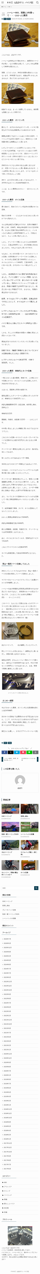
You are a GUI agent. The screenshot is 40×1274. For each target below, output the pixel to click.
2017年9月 (7, 1156)
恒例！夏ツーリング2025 (10, 914)
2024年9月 (7, 960)
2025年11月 (8, 947)
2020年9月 (7, 1062)
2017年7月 (7, 1164)
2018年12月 (8, 1109)
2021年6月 (7, 1037)
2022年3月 (7, 1011)
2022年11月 (8, 986)
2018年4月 (7, 1130)
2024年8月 (7, 964)
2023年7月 (7, 973)
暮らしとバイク (9, 1203)
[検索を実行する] (36, 888)
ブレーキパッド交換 (9, 910)
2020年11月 (8, 1058)
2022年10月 (8, 990)
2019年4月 (7, 1096)
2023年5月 (7, 977)
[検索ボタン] (37, 2)
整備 (9, 19)
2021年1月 (7, 1049)
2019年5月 (7, 1092)
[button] (4, 752)
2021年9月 (7, 1028)
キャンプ (7, 1191)
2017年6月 (7, 1169)
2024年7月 (7, 969)
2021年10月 (8, 1024)
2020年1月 (7, 1075)
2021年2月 (7, 1045)
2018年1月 (7, 1139)
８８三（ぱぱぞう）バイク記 (20, 3)
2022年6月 (7, 1007)
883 (5, 19)
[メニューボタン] (2, 2)
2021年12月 (8, 1020)
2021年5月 (7, 1041)
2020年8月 (7, 1067)
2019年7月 (7, 1083)
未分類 (6, 1208)
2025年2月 (7, 956)
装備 (5, 1212)
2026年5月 (7, 943)
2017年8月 (7, 1160)
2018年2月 (7, 1135)
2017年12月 (8, 1143)
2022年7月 (7, 1003)
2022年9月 (7, 994)
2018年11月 (8, 1113)
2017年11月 (8, 1147)
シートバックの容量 (9, 918)
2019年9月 (7, 1079)
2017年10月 (8, 1152)
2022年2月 (7, 1015)
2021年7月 (7, 1032)
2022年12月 (8, 981)
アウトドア (8, 1187)
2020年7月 (7, 1071)
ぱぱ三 (20, 788)
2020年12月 (8, 1054)
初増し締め (6, 905)
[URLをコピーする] (35, 752)
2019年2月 (7, 1101)
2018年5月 (7, 1126)
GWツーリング (7, 901)
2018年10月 (8, 1117)
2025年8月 (7, 952)
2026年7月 (7, 939)
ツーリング (8, 1195)
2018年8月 (7, 1122)
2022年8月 (7, 998)
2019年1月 (7, 1105)
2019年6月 (7, 1088)
